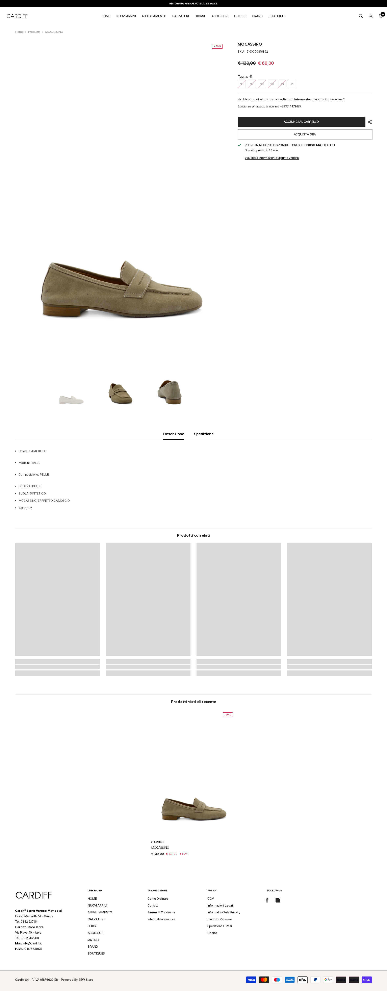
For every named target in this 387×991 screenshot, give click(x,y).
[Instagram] (278, 900)
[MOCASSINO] (193, 773)
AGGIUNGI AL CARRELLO (301, 122)
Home (19, 32)
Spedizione (203, 434)
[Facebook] (267, 900)
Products (34, 32)
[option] (120, 199)
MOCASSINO (160, 847)
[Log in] (371, 16)
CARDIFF (157, 842)
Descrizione (173, 434)
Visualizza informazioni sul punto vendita (272, 158)
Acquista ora (305, 134)
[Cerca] (361, 16)
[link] (57, 667)
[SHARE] (368, 122)
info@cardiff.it (32, 943)
